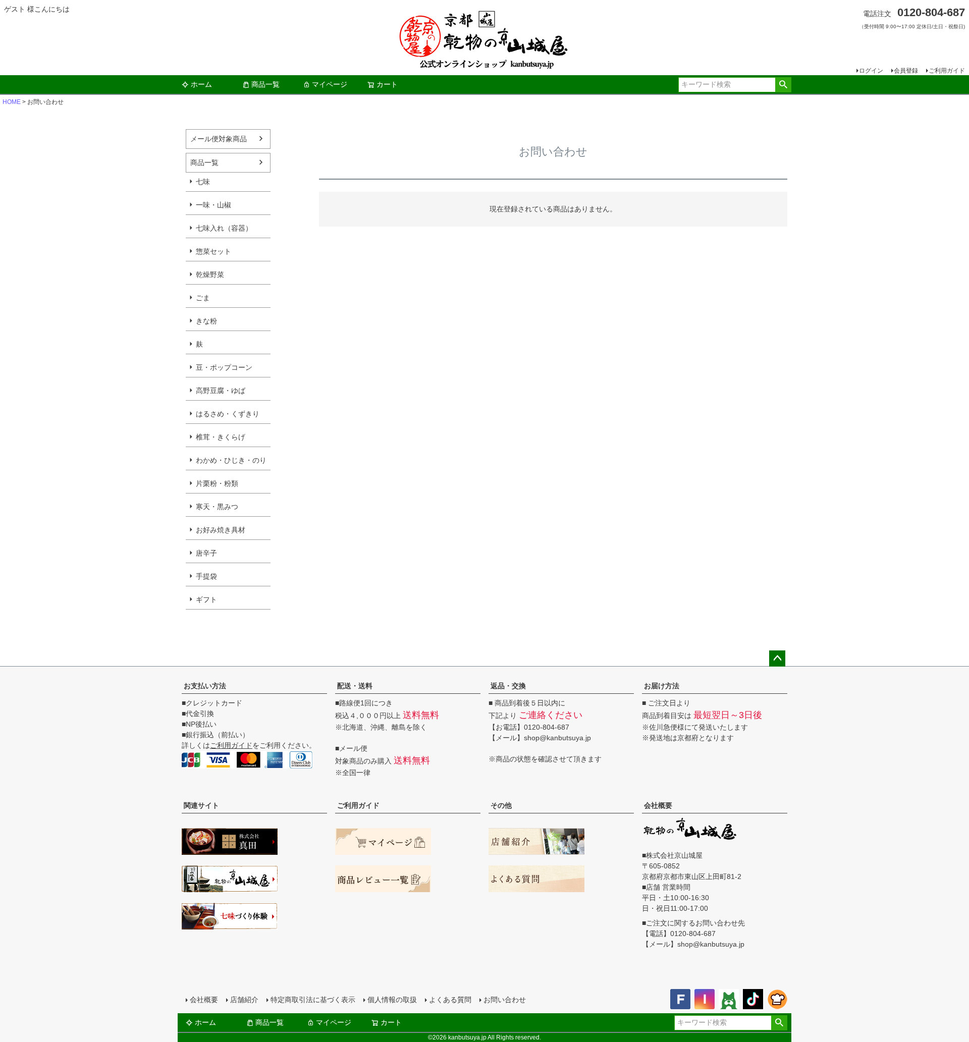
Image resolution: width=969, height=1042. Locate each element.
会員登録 (906, 70)
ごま (203, 298)
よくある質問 (450, 1000)
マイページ (329, 84)
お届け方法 (661, 686)
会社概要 (658, 805)
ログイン (871, 70)
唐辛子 (206, 553)
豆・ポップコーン (224, 367)
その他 (501, 805)
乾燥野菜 (210, 274)
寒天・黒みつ (217, 507)
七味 (203, 182)
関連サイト (201, 805)
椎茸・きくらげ (220, 437)
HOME (12, 101)
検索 (783, 85)
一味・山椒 (213, 205)
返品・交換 (508, 686)
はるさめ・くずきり (227, 414)
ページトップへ (777, 658)
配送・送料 (354, 686)
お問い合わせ (504, 1000)
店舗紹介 (244, 1000)
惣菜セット (213, 251)
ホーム (201, 84)
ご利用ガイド (947, 70)
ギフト (206, 599)
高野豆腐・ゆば (220, 391)
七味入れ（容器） (224, 228)
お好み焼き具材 (220, 530)
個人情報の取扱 (392, 1000)
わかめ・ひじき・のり (231, 460)
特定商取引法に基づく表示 (313, 1000)
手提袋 (206, 576)
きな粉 (206, 321)
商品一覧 (265, 84)
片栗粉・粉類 (217, 483)
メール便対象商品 (218, 139)
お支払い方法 (205, 686)
